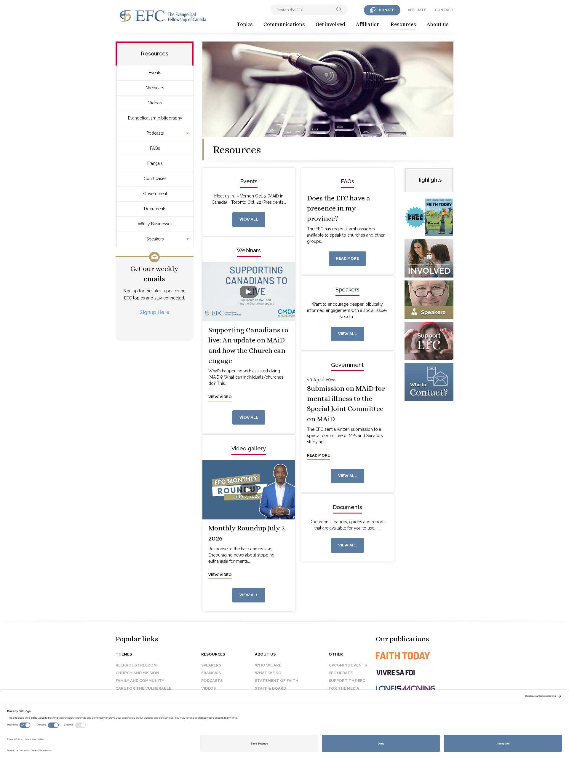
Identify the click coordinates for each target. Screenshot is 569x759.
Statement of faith (276, 680)
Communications (284, 24)
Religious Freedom (136, 665)
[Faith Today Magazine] (415, 656)
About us (438, 24)
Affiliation (368, 24)
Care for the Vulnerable (143, 688)
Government (155, 193)
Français (155, 163)
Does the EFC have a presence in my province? (338, 208)
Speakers (155, 239)
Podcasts (155, 133)
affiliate (417, 10)
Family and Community (140, 680)
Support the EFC (347, 680)
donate (386, 10)
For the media (344, 688)
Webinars (155, 87)
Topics (245, 24)
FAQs (155, 148)
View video (220, 397)
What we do (268, 673)
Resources (403, 24)
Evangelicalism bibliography (155, 118)
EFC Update (341, 673)
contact (444, 10)
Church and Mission (137, 673)
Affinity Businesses (155, 223)
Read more (347, 258)
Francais (211, 673)
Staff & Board (270, 688)
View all (248, 219)
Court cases (155, 178)
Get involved (330, 24)
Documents (155, 208)
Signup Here (155, 312)
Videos (155, 103)
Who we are (268, 665)
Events (155, 72)
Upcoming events (348, 665)
